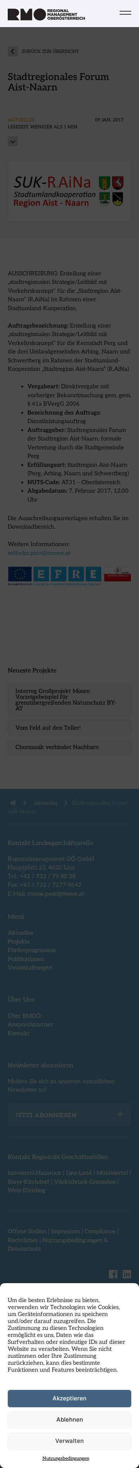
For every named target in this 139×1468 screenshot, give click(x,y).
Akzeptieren (69, 1398)
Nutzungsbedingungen (65, 1458)
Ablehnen (69, 1419)
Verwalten (69, 1440)
